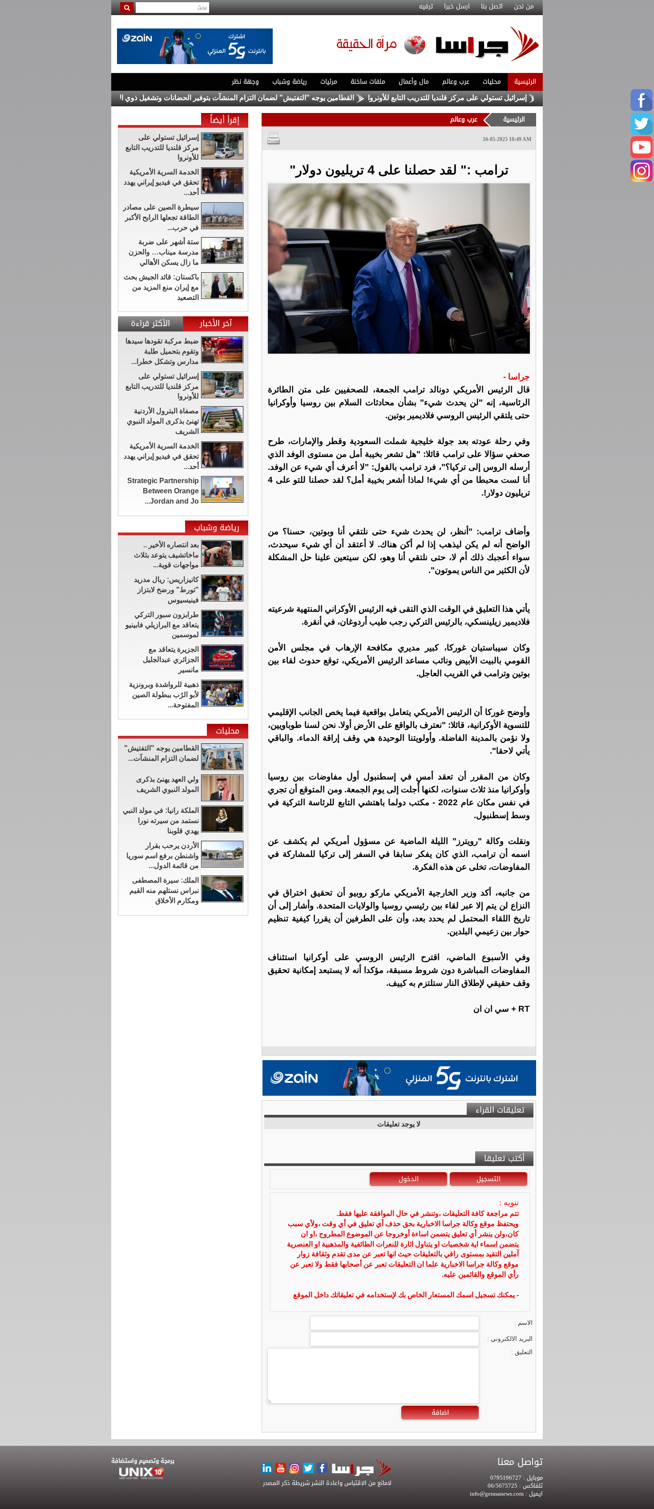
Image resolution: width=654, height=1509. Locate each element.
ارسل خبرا (457, 6)
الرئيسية (525, 82)
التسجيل (488, 1179)
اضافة (440, 1412)
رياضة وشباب (289, 82)
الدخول (409, 1179)
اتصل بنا (492, 6)
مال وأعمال (414, 82)
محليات (492, 82)
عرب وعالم (455, 82)
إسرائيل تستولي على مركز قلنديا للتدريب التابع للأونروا (488, 97)
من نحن (524, 6)
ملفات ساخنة (368, 82)
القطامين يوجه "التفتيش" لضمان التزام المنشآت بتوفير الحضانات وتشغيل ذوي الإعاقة (270, 97)
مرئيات (328, 82)
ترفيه (426, 6)
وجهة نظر (245, 82)
